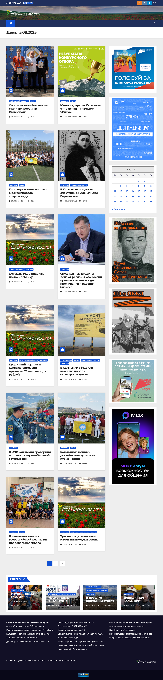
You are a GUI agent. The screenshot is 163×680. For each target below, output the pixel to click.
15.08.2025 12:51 (70, 463)
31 (151, 202)
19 (121, 196)
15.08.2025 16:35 (18, 201)
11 (115, 191)
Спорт (33, 101)
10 (151, 186)
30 (145, 202)
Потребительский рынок (28, 360)
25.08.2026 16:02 (58, 605)
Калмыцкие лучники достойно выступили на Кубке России (77, 455)
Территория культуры (79, 185)
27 (127, 202)
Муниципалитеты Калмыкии (97, 590)
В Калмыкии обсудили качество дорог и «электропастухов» (76, 371)
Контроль (64, 532)
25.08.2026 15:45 (95, 605)
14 (133, 191)
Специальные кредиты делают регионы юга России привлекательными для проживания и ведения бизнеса (81, 280)
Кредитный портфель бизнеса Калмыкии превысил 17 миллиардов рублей (27, 369)
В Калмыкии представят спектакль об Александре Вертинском (79, 193)
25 (115, 202)
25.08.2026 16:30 (20, 602)
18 (115, 196)
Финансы (43, 360)
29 (139, 202)
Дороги (76, 360)
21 (133, 196)
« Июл (115, 209)
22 (139, 196)
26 (121, 202)
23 (145, 196)
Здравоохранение (16, 269)
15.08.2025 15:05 (18, 379)
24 (151, 196)
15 (139, 191)
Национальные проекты (91, 360)
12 (121, 191)
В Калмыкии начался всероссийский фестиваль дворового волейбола (28, 540)
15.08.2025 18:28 (18, 117)
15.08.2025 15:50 (70, 292)
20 (127, 196)
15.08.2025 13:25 (18, 463)
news (33, 117)
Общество (25, 101)
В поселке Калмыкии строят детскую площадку (100, 602)
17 (151, 191)
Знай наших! (14, 101)
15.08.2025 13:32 (70, 379)
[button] (155, 23)
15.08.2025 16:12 (70, 201)
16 (145, 191)
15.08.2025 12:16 (18, 548)
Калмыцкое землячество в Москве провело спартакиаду (28, 193)
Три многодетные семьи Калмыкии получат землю (79, 538)
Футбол (21, 590)
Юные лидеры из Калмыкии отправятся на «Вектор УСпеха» (80, 109)
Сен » (122, 209)
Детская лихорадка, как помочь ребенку (26, 275)
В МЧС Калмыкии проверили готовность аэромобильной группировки (30, 455)
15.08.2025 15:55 (18, 282)
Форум (73, 101)
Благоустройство (93, 586)
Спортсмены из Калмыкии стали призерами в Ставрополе (28, 109)
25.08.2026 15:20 (133, 605)
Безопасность (66, 360)
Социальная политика (88, 532)
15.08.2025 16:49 (70, 117)
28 (133, 202)
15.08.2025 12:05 (70, 544)
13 (127, 191)
